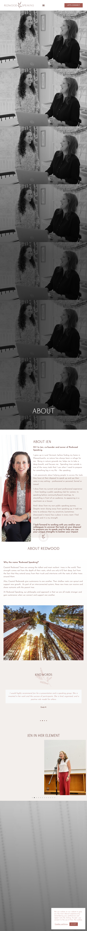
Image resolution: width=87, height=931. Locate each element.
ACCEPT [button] (73, 924)
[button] (43, 5)
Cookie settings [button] (61, 924)
